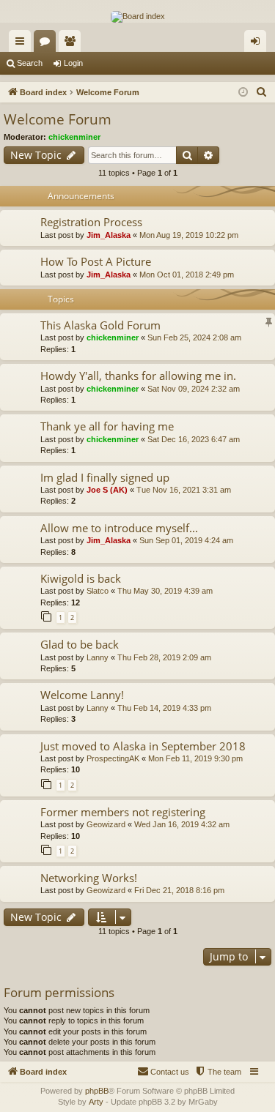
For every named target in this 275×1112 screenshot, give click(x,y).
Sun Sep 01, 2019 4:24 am (186, 540)
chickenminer (74, 137)
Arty (96, 1101)
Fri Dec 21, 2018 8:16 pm (179, 890)
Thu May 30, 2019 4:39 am (165, 590)
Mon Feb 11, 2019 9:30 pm (195, 758)
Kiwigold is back (80, 578)
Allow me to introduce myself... (119, 527)
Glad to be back (79, 644)
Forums (48, 44)
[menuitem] (261, 92)
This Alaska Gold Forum (100, 325)
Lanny (98, 657)
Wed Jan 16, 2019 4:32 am (182, 824)
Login (73, 63)
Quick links (23, 44)
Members (73, 44)
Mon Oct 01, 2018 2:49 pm (186, 274)
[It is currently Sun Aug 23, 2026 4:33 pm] (243, 92)
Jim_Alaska (109, 235)
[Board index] (138, 17)
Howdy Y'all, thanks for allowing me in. (138, 375)
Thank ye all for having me (107, 426)
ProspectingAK (113, 758)
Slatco (98, 590)
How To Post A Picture (95, 261)
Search (30, 63)
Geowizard (106, 824)
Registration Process (91, 221)
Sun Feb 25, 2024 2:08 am (194, 337)
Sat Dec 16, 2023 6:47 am (193, 439)
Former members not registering (122, 812)
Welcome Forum (57, 119)
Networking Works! (88, 877)
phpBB (97, 1090)
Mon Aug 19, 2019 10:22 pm (188, 235)
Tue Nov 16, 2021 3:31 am (183, 489)
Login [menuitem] (258, 44)
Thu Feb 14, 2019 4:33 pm (164, 708)
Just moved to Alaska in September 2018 (143, 746)
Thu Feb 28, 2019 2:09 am (164, 657)
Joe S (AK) (107, 489)
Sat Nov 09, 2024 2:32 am (193, 388)
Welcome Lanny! (82, 694)
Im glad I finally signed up (104, 477)
